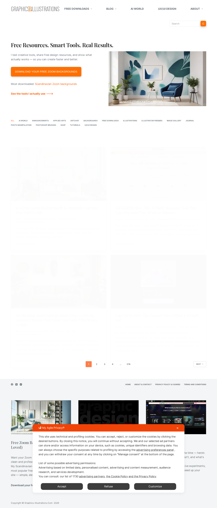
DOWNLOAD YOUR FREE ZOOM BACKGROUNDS (46, 71)
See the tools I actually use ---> (32, 93)
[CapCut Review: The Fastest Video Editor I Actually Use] (158, 281)
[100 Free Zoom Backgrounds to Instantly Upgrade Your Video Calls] (58, 174)
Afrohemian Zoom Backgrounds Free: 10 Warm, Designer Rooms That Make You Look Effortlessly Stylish (56, 320)
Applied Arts (59, 121)
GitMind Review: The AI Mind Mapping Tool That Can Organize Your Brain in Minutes (156, 210)
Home (128, 384)
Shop (63, 125)
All (12, 121)
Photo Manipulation (21, 125)
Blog (110, 8)
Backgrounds (91, 121)
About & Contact (143, 384)
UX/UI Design (167, 8)
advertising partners (92, 476)
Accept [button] (61, 486)
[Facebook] (12, 384)
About (195, 8)
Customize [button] (155, 486)
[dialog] (109, 458)
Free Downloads (76, 8)
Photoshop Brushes (46, 125)
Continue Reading (24, 244)
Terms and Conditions (195, 384)
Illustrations (130, 121)
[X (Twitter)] (16, 384)
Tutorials (75, 125)
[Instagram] (21, 384)
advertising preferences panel (155, 449)
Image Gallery (174, 121)
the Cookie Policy (117, 476)
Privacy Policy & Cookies (167, 384)
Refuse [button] (108, 486)
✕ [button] (177, 428)
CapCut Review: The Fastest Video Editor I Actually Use (157, 317)
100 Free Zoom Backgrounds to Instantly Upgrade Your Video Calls (56, 210)
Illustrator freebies (152, 121)
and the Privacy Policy (142, 476)
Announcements (40, 121)
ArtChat (74, 121)
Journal (190, 121)
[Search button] (203, 23)
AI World (137, 8)
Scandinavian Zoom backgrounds (56, 83)
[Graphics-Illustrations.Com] (35, 9)
